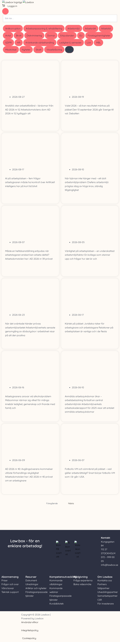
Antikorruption (12, 28)
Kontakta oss (104, 580)
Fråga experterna (82, 580)
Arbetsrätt (90, 28)
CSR (99, 599)
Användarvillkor (29, 622)
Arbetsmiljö (73, 28)
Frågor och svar (10, 584)
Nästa (71, 503)
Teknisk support (10, 592)
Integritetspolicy (29, 630)
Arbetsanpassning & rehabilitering (44, 28)
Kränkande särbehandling (40, 42)
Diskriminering (34, 35)
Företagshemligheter (99, 35)
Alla (69, 49)
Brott (18, 35)
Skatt (38, 49)
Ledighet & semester (70, 42)
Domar (51, 35)
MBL (98, 42)
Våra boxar (7, 588)
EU (80, 35)
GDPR (8, 42)
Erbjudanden (67, 35)
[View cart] (3, 6)
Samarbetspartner (107, 595)
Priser (4, 580)
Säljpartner (103, 588)
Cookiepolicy (29, 638)
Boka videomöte (82, 584)
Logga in (12, 6)
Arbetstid (106, 28)
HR (18, 42)
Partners (102, 584)
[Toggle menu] (5, 11)
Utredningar (31, 584)
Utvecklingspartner (107, 592)
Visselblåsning (54, 49)
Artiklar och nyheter (36, 588)
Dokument (31, 580)
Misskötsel (11, 49)
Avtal (8, 35)
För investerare (105, 603)
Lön (89, 42)
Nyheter (26, 49)
